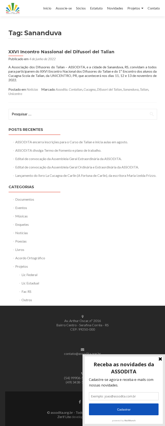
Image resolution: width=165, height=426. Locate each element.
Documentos (24, 199)
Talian (144, 89)
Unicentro (15, 94)
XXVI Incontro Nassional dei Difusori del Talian (61, 51)
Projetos (133, 8)
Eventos (21, 208)
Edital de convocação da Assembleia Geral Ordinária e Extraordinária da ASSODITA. (77, 167)
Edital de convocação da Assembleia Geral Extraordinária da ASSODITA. (68, 159)
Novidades (115, 8)
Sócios (81, 8)
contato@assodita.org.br (82, 353)
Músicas (21, 216)
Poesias (21, 241)
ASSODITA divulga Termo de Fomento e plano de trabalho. (58, 150)
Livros (19, 249)
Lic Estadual (30, 283)
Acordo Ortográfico (30, 258)
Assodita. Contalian (69, 89)
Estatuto (96, 8)
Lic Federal (29, 275)
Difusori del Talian (109, 89)
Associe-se (64, 8)
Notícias (32, 89)
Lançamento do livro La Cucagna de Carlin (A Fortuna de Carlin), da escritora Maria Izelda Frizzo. (85, 175)
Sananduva (131, 89)
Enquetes (22, 224)
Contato (154, 8)
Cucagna (90, 89)
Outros (26, 300)
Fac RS (26, 291)
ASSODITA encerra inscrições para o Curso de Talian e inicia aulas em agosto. (71, 142)
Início (47, 8)
